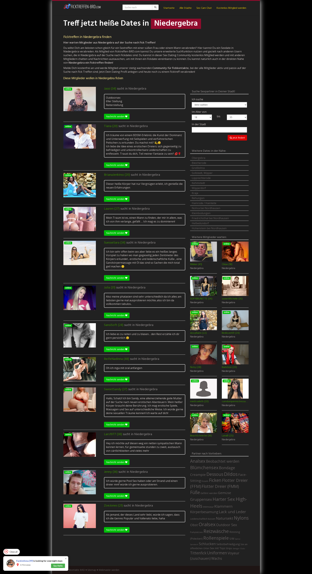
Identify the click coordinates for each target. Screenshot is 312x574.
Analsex (197, 461)
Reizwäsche (216, 531)
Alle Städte (185, 8)
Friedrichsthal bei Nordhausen (210, 218)
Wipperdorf (199, 188)
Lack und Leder (232, 511)
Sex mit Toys (217, 548)
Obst (194, 525)
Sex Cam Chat (204, 8)
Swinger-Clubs (239, 548)
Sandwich (194, 544)
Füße (195, 492)
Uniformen (217, 553)
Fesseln (205, 481)
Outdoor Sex (226, 524)
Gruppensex (201, 499)
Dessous (214, 474)
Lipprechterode (201, 178)
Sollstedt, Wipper (202, 173)
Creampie (198, 474)
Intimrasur (208, 506)
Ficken (215, 480)
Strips (229, 548)
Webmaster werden (109, 569)
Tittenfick (198, 553)
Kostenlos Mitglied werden (231, 8)
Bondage (227, 467)
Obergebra (198, 158)
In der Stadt (199, 124)
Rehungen (198, 198)
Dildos (231, 474)
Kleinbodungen (201, 213)
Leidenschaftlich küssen (202, 518)
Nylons (241, 518)
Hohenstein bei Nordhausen (209, 228)
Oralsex (207, 524)
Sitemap (91, 569)
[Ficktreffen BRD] (82, 8)
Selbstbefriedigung (228, 544)
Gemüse (224, 492)
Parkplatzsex (196, 532)
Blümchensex (204, 467)
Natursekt (224, 518)
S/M (231, 538)
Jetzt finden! (238, 137)
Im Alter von (199, 112)
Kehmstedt (198, 183)
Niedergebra (137, 89)
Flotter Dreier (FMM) (220, 486)
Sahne (237, 539)
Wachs (216, 558)
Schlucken (207, 543)
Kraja (195, 193)
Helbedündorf (200, 223)
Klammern (223, 506)
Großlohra (198, 168)
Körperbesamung (204, 512)
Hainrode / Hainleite (204, 203)
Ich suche (197, 99)
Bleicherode (199, 163)
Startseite (169, 8)
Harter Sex (224, 499)
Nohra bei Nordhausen (206, 208)
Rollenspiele (216, 538)
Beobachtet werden (222, 461)
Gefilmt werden (209, 493)
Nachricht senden (115, 116)
